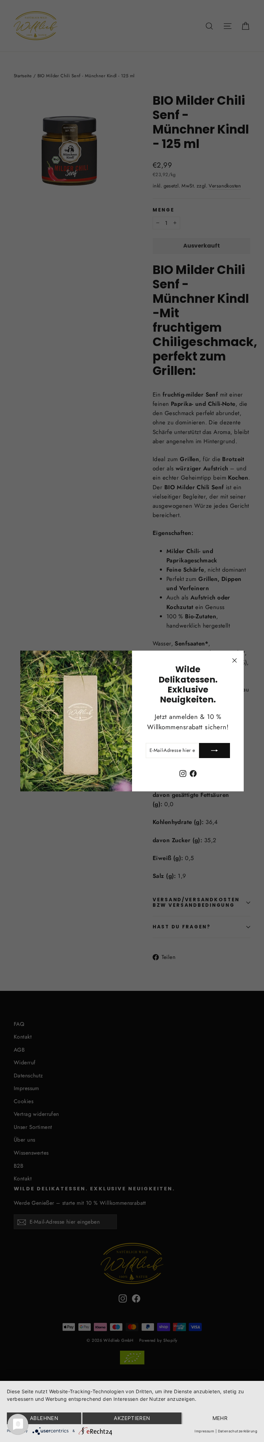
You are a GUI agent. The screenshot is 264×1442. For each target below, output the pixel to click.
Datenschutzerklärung (237, 1431)
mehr (220, 1418)
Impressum (204, 1431)
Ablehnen (44, 1418)
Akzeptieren (132, 1418)
